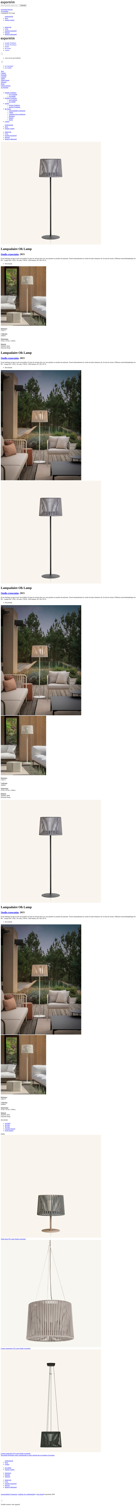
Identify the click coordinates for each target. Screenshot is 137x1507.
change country (10, 20)
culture (11, 112)
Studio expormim (10, 254)
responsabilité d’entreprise (17, 111)
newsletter (8, 1468)
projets (7, 103)
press (6, 18)
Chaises (3, 73)
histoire (11, 118)
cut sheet (7, 1123)
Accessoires (4, 11)
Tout (2, 71)
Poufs (2, 84)
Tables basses (5, 80)
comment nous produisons (17, 114)
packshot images (10, 1129)
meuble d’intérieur (10, 93)
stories (11, 120)
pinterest (7, 1476)
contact (7, 121)
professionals (9, 16)
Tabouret (3, 82)
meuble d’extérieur (11, 98)
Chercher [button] (23, 5)
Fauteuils (4, 75)
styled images (9, 1130)
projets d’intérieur (14, 105)
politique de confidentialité (26, 1494)
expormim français (7, 9)
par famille (12, 96)
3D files (7, 1127)
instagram (8, 1473)
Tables (3, 78)
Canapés (3, 77)
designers (12, 116)
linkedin (7, 1475)
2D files (7, 1125)
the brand (8, 109)
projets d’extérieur (14, 107)
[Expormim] (8, 3)
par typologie (13, 94)
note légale (40, 1494)
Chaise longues (5, 86)
